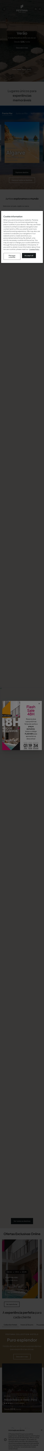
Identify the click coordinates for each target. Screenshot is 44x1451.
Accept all (29, 255)
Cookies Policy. (34, 249)
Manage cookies (12, 256)
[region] (22, 237)
